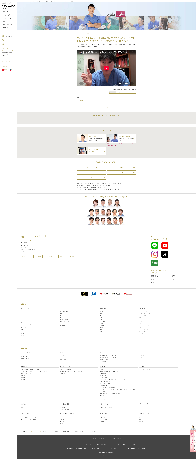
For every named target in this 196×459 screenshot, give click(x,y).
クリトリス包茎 (103, 419)
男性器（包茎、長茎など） (145, 329)
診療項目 (5, 9)
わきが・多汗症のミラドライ (106, 407)
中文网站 (6, 69)
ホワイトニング (63, 357)
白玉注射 (102, 369)
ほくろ (101, 327)
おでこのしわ (24, 311)
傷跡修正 (141, 323)
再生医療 (62, 326)
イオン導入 (102, 395)
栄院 (173, 279)
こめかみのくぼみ (25, 318)
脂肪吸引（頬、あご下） (26, 358)
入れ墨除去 (141, 333)
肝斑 (101, 329)
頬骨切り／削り (24, 356)
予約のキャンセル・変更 (50, 256)
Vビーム (102, 397)
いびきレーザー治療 (64, 409)
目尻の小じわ (24, 329)
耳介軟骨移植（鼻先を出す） (106, 362)
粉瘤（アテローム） (104, 331)
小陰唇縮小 (102, 421)
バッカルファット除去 (105, 383)
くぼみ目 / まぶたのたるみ (26, 314)
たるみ (22, 322)
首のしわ (23, 331)
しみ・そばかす (103, 321)
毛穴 (101, 319)
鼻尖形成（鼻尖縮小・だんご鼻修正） (108, 357)
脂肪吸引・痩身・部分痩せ (145, 313)
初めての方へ (5, 61)
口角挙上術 (62, 373)
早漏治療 (62, 419)
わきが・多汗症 (142, 315)
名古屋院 (153, 279)
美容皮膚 (102, 366)
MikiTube (24, 1)
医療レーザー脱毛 (143, 317)
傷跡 (22, 407)
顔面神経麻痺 (63, 407)
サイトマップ (70, 448)
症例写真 (5, 21)
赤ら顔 (101, 311)
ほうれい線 (23, 327)
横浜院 (173, 276)
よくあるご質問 (37, 236)
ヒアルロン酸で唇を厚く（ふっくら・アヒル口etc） (71, 371)
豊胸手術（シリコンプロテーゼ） (87, 100)
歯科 (61, 313)
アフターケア (63, 256)
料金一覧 (5, 12)
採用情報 (5, 27)
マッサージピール (104, 375)
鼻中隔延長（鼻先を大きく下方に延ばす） (109, 355)
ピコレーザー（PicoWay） (105, 381)
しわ (22, 320)
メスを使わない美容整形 (144, 325)
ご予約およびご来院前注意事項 (128, 448)
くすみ (101, 317)
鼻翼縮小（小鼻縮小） (105, 359)
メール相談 (6, 40)
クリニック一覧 (7, 18)
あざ (101, 313)
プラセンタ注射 (103, 377)
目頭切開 (23, 377)
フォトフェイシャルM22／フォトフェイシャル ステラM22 (113, 379)
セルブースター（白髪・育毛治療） (29, 419)
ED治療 (62, 417)
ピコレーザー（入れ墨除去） (145, 369)
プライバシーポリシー (141, 448)
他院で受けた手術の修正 (144, 327)
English (12, 69)
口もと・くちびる (64, 319)
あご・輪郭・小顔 (64, 311)
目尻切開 (23, 379)
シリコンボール (63, 421)
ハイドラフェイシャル (105, 385)
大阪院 (153, 282)
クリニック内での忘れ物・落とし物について (110, 448)
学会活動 (5, 66)
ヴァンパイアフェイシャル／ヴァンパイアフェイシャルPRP (113, 393)
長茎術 (61, 423)
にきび (101, 323)
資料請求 (72, 256)
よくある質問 (93, 431)
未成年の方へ (12, 61)
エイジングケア (25, 308)
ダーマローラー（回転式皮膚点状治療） (109, 387)
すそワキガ (102, 417)
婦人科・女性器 (142, 321)
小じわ (22, 316)
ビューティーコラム (79, 431)
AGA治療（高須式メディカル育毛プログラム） (31, 417)
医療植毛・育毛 (142, 331)
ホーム (19, 1)
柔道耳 (140, 357)
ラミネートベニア (64, 362)
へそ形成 (141, 319)
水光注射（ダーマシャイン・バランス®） (109, 371)
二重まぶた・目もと (64, 321)
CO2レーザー (103, 399)
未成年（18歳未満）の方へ (80, 448)
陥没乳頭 (141, 421)
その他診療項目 (142, 336)
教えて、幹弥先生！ (31, 1)
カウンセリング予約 (8, 36)
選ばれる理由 (12, 64)
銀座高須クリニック (156, 276)
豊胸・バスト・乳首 (143, 311)
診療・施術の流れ (8, 24)
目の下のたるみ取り (25, 375)
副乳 (140, 417)
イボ (101, 315)
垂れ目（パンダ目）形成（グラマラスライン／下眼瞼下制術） (35, 371)
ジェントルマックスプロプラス (146, 407)
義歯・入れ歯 (63, 359)
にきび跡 (102, 325)
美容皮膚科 (103, 308)
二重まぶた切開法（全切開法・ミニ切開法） (31, 369)
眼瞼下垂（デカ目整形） (26, 373)
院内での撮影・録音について (94, 448)
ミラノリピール (103, 373)
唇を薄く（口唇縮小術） (65, 369)
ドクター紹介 (6, 15)
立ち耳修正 (141, 355)
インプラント (63, 355)
